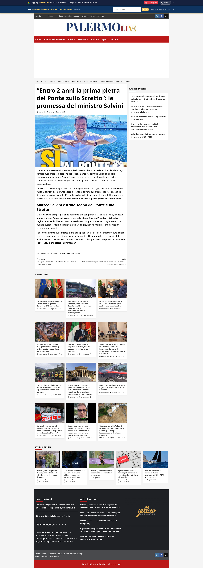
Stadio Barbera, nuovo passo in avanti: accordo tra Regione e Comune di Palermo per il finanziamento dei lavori (112, 349)
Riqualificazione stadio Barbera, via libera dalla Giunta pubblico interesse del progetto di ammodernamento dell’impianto (79, 307)
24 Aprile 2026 (85, 315)
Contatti (51, 16)
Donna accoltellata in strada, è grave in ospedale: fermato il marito (112, 387)
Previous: (56, 262)
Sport (105, 39)
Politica (71, 39)
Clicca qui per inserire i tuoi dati (160, 9)
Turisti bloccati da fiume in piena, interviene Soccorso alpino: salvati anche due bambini (49, 388)
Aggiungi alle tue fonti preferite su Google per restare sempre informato (64, 3)
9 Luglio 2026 (54, 309)
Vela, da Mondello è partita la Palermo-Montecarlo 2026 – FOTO (148, 135)
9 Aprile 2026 (85, 354)
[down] (117, 40)
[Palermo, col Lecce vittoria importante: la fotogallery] (101, 459)
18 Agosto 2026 (151, 480)
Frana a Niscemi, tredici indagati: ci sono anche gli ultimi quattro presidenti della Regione (48, 347)
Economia (83, 39)
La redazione (40, 16)
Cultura (95, 39)
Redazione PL (43, 309)
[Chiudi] (173, 3)
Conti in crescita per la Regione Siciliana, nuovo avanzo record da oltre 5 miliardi (79, 347)
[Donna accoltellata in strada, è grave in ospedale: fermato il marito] (112, 372)
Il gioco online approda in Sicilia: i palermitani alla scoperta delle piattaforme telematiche (146, 127)
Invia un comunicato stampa (68, 16)
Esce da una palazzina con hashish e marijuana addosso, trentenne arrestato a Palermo (146, 109)
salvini (77, 253)
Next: (104, 262)
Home (38, 39)
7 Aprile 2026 (116, 356)
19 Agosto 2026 (124, 482)
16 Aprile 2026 (116, 309)
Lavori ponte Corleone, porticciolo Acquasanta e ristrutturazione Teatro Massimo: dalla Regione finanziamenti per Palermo (80, 389)
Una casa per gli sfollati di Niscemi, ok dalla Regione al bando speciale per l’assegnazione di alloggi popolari (111, 430)
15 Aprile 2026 (54, 354)
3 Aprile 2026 (85, 397)
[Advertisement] (101, 60)
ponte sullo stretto (48, 253)
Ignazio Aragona (58, 524)
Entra (145, 9)
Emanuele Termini (125, 480)
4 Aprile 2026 (53, 395)
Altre (113, 39)
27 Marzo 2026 (116, 438)
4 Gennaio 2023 (60, 112)
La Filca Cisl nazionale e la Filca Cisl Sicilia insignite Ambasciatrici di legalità (110, 303)
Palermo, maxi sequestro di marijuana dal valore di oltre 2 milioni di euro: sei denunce (148, 99)
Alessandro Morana (45, 112)
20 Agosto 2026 (43, 482)
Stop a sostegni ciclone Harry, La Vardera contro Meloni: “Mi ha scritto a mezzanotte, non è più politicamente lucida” (79, 430)
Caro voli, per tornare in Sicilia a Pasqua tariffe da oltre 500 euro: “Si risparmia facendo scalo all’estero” (49, 429)
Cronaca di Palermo (54, 39)
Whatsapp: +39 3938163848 (93, 16)
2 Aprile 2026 (53, 436)
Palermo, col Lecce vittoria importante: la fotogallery (148, 117)
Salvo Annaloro (97, 475)
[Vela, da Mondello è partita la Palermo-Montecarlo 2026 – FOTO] (155, 459)
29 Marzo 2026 (85, 438)
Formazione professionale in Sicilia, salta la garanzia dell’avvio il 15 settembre (49, 303)
